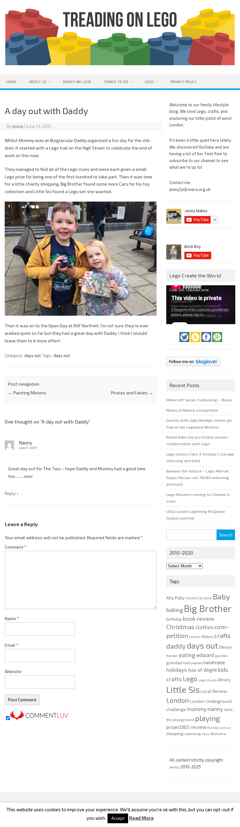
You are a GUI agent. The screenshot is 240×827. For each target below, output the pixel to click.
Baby (221, 596)
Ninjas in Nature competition (192, 410)
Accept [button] (117, 818)
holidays (176, 669)
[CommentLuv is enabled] (39, 718)
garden (221, 655)
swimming (192, 734)
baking (174, 609)
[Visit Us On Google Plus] (217, 343)
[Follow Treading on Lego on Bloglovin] (193, 367)
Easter (172, 655)
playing (207, 718)
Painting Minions (27, 392)
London (177, 700)
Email (11, 645)
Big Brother (208, 608)
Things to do (116, 81)
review (198, 727)
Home (11, 81)
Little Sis (183, 689)
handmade (214, 662)
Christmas (180, 626)
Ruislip (213, 727)
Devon (225, 647)
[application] (200, 304)
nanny (215, 708)
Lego (149, 81)
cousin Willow (201, 636)
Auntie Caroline (199, 598)
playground (183, 719)
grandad (174, 662)
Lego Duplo (207, 680)
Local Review (214, 691)
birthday (174, 619)
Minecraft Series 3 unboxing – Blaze (199, 399)
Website (13, 671)
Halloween (192, 663)
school (225, 727)
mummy (197, 709)
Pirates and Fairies (132, 392)
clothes (204, 627)
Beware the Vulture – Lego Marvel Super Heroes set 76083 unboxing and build (197, 477)
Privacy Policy (183, 81)
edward (205, 655)
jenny (17, 126)
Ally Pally (175, 597)
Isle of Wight (202, 670)
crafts (222, 635)
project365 (177, 727)
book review (198, 618)
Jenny (174, 766)
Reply (10, 493)
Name (12, 618)
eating (187, 654)
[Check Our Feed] (195, 343)
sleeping (174, 733)
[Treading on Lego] (120, 63)
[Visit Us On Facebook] (206, 343)
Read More (141, 818)
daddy (176, 646)
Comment (16, 547)
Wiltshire (218, 734)
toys (205, 734)
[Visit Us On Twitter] (184, 343)
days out (32, 355)
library (224, 679)
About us (38, 81)
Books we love (77, 81)
